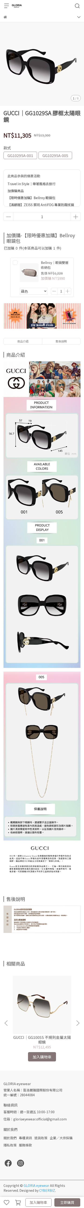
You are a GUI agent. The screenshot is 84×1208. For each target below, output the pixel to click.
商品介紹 (22, 341)
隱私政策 (10, 1145)
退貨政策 (40, 1138)
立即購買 (67, 1202)
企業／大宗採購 (61, 1138)
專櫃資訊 (25, 1138)
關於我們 (10, 1138)
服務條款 (25, 1145)
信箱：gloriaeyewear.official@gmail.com (35, 1119)
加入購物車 (38, 1202)
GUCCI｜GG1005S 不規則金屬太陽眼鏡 (42, 1039)
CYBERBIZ (47, 1190)
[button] (77, 1023)
